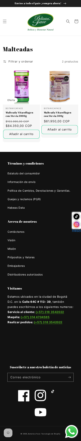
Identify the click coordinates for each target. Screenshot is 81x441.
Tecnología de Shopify (50, 434)
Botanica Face (34, 434)
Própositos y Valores (21, 257)
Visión (11, 240)
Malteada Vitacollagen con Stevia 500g (57, 114)
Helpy (76, 230)
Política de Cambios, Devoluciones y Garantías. (39, 190)
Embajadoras (16, 265)
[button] (5, 21)
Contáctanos (16, 231)
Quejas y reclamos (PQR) (24, 199)
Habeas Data (16, 207)
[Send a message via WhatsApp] (71, 431)
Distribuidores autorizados (25, 274)
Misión (12, 248)
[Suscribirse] (69, 377)
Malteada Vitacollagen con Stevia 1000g (19, 114)
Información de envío (22, 181)
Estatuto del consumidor (24, 173)
